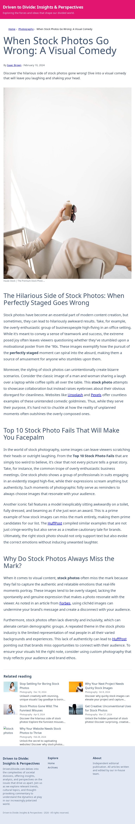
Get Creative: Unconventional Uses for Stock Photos (108, 708)
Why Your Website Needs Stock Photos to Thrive (40, 731)
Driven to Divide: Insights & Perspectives (43, 7)
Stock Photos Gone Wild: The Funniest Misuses (39, 708)
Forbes (64, 603)
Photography (26, 29)
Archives (53, 767)
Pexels (96, 394)
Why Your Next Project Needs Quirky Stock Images (104, 686)
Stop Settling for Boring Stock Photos (39, 686)
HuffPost (55, 523)
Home (11, 29)
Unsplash (75, 394)
